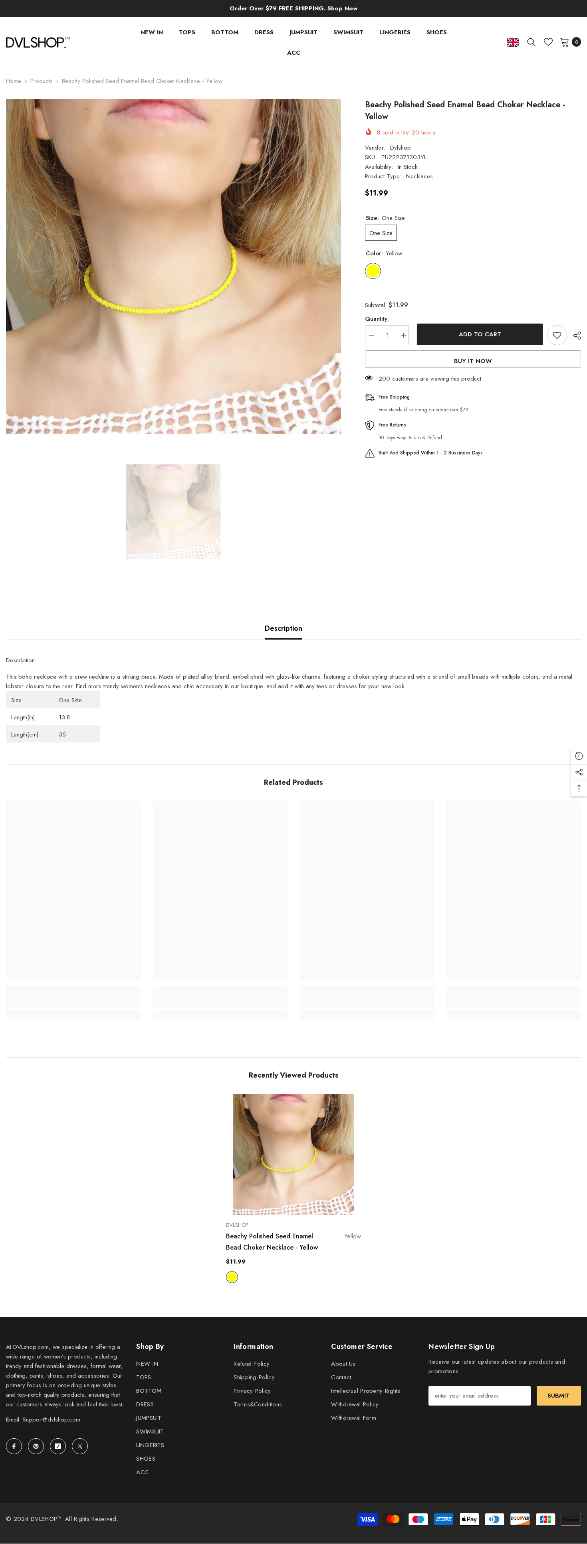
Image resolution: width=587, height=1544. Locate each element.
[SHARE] (574, 335)
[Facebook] (14, 1446)
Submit (558, 1395)
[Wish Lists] (548, 42)
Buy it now (473, 361)
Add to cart (478, 334)
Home (13, 81)
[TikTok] (58, 1446)
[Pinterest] (36, 1446)
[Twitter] (80, 1446)
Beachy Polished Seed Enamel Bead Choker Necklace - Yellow (293, 1242)
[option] (173, 266)
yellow (232, 1277)
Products (41, 81)
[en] (513, 42)
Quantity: (377, 318)
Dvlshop (400, 147)
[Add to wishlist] (557, 335)
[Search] (531, 41)
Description (283, 628)
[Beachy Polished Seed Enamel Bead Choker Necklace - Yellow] (293, 1154)
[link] (73, 1001)
